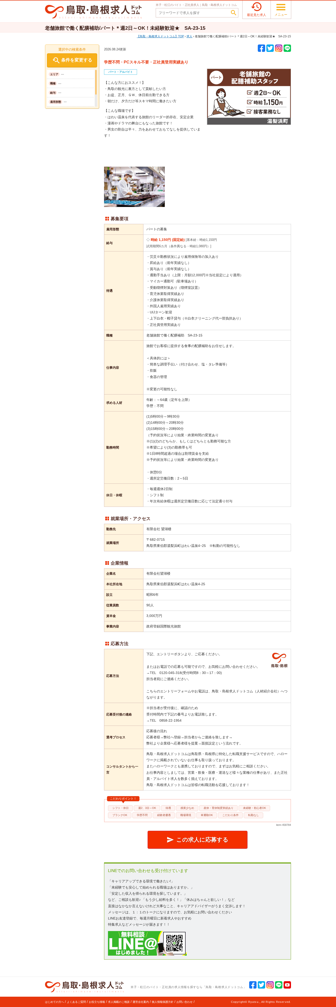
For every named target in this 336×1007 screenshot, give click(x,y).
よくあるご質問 (76, 1001)
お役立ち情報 (97, 1001)
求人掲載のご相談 (119, 1001)
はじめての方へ (54, 1001)
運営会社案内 (141, 1001)
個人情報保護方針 (162, 1001)
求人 (189, 36)
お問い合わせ (184, 1001)
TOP (162, 36)
